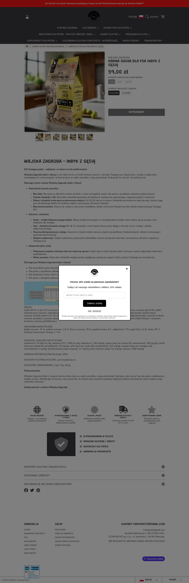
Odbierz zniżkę (94, 303)
